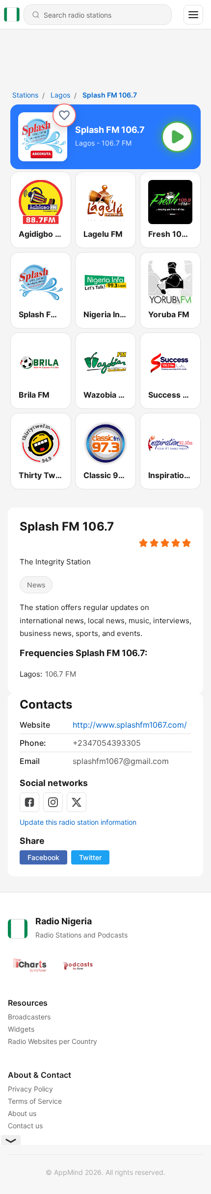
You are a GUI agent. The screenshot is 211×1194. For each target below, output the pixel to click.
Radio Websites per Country (52, 1041)
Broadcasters (29, 1017)
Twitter (90, 857)
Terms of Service (35, 1101)
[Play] (177, 136)
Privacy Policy (30, 1089)
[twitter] (76, 802)
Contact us (25, 1125)
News (36, 585)
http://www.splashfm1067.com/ (130, 725)
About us (22, 1113)
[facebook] (29, 802)
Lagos (60, 95)
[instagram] (53, 802)
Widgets (21, 1029)
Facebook (43, 857)
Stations (25, 95)
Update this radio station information (78, 822)
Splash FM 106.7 (109, 95)
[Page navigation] (193, 15)
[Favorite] (64, 115)
